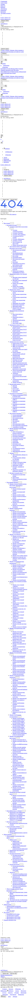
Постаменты (16, 421)
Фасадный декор (17, 323)
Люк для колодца (17, 361)
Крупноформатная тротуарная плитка (18, 253)
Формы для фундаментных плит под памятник (20, 522)
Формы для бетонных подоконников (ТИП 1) (19, 719)
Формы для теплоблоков (19, 580)
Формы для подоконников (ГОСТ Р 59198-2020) (20, 734)
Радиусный (16, 388)
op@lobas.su (4, 23)
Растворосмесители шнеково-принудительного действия (20, 861)
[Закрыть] (2, 143)
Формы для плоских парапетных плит (18, 632)
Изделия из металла (12, 821)
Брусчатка (15, 256)
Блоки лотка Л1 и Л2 (18, 343)
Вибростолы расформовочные (17, 842)
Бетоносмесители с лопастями (18, 869)
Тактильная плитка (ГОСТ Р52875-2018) (20, 330)
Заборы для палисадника (19, 462)
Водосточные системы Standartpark (16, 828)
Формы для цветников (18, 514)
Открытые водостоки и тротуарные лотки (19, 264)
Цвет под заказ (11, 910)
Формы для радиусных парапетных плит (19, 641)
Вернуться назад (5, 214)
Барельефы (16, 442)
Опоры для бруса (17, 382)
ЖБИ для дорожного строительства (18, 347)
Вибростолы (13, 839)
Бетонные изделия (12, 225)
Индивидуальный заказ (16, 473)
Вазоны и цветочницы (18, 435)
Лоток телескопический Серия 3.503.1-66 (19, 371)
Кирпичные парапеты (18, 304)
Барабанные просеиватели (17, 850)
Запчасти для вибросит (19, 881)
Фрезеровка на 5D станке (13, 918)
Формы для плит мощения (20, 516)
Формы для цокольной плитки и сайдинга (19, 570)
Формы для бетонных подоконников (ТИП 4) (19, 728)
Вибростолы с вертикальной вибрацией (19, 845)
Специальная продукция (16, 341)
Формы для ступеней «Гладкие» (18, 591)
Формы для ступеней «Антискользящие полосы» (20, 588)
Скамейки (15, 441)
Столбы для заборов (18, 463)
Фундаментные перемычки (20, 425)
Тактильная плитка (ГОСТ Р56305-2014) (20, 336)
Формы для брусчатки (19, 495)
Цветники (15, 419)
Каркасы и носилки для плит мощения (19, 531)
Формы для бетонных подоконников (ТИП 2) (19, 722)
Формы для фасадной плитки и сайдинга (18, 567)
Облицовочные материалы (17, 310)
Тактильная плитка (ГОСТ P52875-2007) (20, 333)
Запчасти (12, 872)
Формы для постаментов (19, 513)
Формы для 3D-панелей (19, 565)
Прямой (15, 385)
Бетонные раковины (18, 436)
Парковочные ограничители (16, 356)
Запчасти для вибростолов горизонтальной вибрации (20, 874)
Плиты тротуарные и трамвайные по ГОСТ (18, 271)
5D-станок (7, 912)
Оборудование (8, 834)
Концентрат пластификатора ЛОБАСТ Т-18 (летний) (17, 819)
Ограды (15, 422)
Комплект (15, 391)
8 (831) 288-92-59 (5, 17)
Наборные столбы (17, 465)
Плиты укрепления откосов (20, 364)
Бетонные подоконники (16, 393)
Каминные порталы (18, 439)
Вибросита (12, 852)
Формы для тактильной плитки (18, 652)
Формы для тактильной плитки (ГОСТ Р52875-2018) (19, 657)
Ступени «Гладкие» (18, 233)
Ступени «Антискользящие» (18, 230)
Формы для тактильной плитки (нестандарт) (19, 673)
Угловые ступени (17, 240)
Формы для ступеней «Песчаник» (18, 603)
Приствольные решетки (19, 451)
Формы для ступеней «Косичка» (18, 594)
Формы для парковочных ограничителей (19, 750)
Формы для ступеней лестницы (18, 581)
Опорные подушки (18, 360)
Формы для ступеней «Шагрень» (18, 615)
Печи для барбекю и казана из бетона (18, 432)
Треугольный (16, 390)
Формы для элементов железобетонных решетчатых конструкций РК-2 (19, 781)
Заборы (12, 453)
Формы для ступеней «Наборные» (18, 597)
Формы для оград (17, 520)
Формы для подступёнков (20, 627)
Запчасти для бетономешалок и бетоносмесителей (18, 878)
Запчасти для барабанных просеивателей (20, 886)
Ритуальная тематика (15, 413)
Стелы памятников (18, 415)
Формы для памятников (19, 511)
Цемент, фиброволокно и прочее (18, 832)
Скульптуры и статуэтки (19, 438)
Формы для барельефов (19, 682)
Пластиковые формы (12, 482)
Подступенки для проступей (17, 242)
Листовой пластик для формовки (18, 900)
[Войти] (1, 137)
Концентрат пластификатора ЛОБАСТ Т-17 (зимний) (17, 813)
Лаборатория (7, 904)
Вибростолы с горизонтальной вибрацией (20, 848)
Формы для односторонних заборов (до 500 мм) (19, 540)
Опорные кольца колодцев (20, 363)
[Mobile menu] (2, 95)
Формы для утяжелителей (20, 698)
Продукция (7, 223)
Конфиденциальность (6, 975)
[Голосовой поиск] (2, 60)
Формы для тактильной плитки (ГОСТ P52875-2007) (19, 662)
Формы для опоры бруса (19, 739)
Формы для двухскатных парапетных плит (19, 635)
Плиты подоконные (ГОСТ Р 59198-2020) (20, 395)
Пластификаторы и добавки (14, 811)
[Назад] (5, 168)
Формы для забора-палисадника (18, 545)
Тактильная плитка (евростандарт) (18, 339)
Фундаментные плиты (18, 424)
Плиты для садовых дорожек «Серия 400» (19, 287)
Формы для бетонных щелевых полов (18, 785)
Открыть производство (10, 920)
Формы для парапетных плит (17, 628)
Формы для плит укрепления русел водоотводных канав (18, 763)
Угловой (15, 387)
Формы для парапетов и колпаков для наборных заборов (19, 552)
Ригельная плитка (17, 266)
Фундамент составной (19, 366)
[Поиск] (2, 136)
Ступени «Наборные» (18, 239)
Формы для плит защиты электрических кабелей (19, 747)
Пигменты (12, 831)
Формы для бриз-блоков (19, 804)
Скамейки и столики (18, 427)
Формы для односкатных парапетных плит (19, 638)
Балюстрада (16, 460)
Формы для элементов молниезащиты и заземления (19, 789)
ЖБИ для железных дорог (20, 345)
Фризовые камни (17, 306)
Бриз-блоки (16, 477)
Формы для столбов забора (20, 555)
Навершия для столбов (19, 303)
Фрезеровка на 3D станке (13, 917)
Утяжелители (16, 450)
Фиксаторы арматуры (18, 358)
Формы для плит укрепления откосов (18, 756)
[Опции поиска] (2, 58)
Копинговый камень (15, 384)
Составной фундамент (19, 448)
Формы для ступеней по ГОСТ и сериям (19, 621)
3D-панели (15, 321)
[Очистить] (2, 56)
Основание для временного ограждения (19, 368)
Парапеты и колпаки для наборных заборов (19, 470)
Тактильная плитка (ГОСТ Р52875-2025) (20, 327)
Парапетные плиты (15, 289)
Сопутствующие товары (13, 826)
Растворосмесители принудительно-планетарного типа (18, 856)
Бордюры (15, 262)
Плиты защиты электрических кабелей (19, 353)
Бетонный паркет (17, 257)
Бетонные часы (17, 444)
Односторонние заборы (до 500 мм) (19, 458)
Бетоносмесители (14, 864)
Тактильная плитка (15, 325)
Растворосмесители (15, 853)
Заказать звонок (5, 20)
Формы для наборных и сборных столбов (19, 548)
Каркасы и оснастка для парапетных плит (19, 650)
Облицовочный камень (19, 320)
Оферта (3, 976)
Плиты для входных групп (20, 245)
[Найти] (5, 60)
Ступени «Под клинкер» (19, 234)
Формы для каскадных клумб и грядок (19, 693)
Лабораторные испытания (14, 906)
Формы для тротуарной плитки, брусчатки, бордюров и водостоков (18, 485)
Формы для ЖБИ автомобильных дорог (19, 776)
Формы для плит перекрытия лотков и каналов (18, 807)
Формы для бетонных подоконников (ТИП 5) (19, 731)
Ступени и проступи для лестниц (18, 226)
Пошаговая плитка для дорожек (18, 274)
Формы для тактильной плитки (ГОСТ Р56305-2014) (19, 666)
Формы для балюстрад (19, 543)
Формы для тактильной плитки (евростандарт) (19, 670)
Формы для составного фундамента (19, 709)
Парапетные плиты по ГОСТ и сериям (18, 308)
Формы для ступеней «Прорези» (18, 612)
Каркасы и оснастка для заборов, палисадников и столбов (19, 558)
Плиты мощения (17, 416)
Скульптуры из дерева (13, 915)
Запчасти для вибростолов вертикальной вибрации (20, 883)
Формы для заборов (15, 534)
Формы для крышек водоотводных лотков (18, 799)
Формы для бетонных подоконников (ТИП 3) (19, 725)
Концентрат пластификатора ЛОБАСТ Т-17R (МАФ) (17, 816)
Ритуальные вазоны (18, 418)
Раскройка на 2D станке (13, 914)
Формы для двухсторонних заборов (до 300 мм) (20, 536)
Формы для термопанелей (20, 572)
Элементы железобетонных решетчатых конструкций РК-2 (19, 376)
